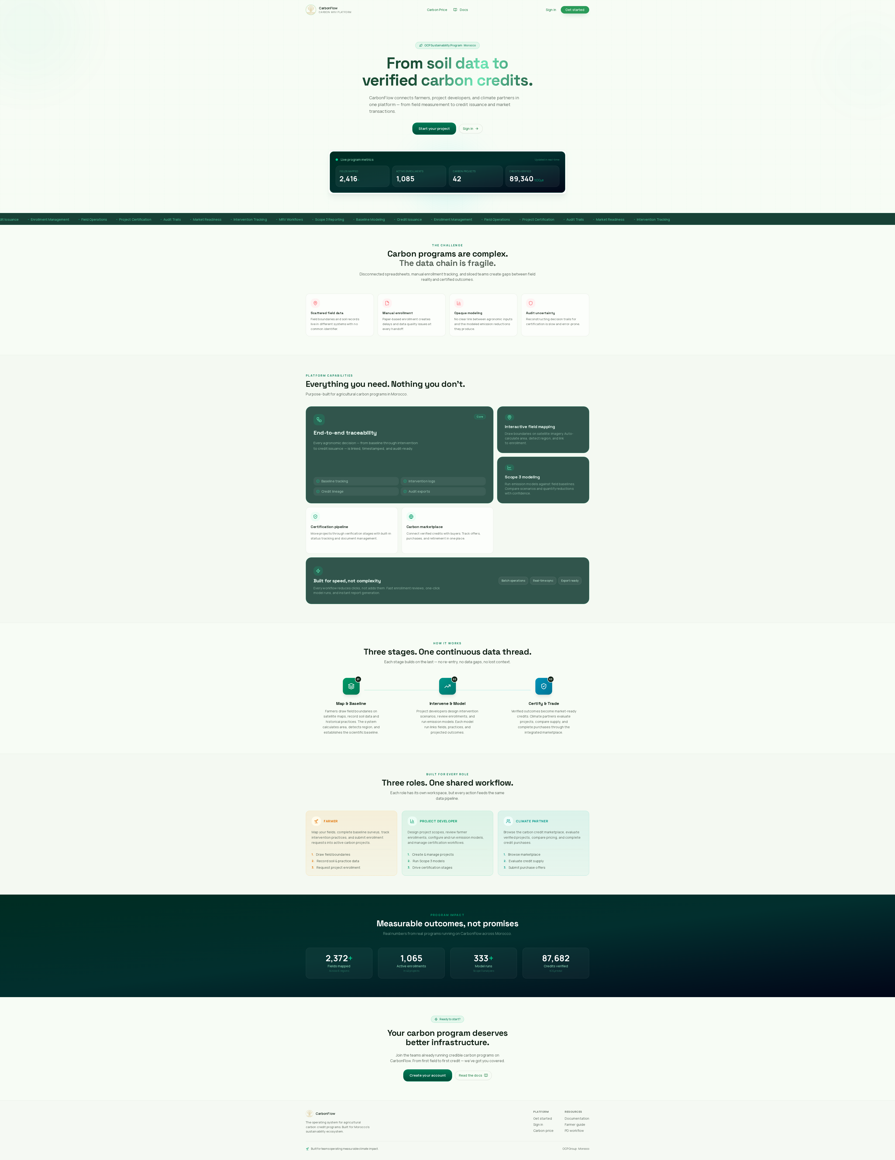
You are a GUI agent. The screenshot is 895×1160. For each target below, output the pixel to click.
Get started (575, 9)
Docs (464, 9)
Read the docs (470, 1075)
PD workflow (574, 1130)
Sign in (551, 9)
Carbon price (543, 1130)
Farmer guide (575, 1124)
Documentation (577, 1118)
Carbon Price (437, 9)
